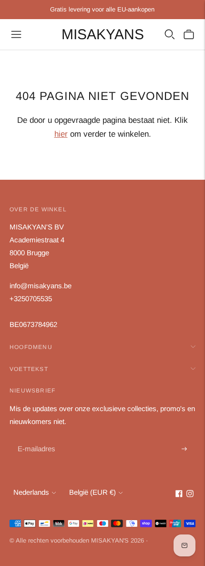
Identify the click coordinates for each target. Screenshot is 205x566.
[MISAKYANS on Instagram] (190, 494)
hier (61, 134)
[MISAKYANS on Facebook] (179, 494)
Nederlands (31, 492)
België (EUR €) (92, 492)
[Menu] (16, 34)
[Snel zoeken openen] (169, 34)
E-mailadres (35, 438)
